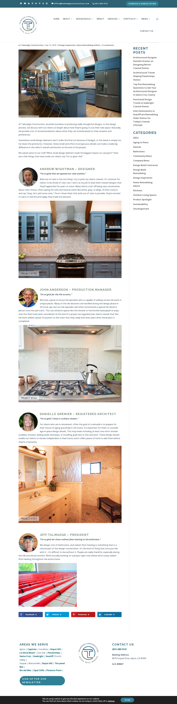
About (66, 19)
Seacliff (49, 656)
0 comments (108, 45)
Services (113, 19)
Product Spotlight (142, 199)
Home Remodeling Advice (88, 45)
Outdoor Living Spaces (145, 195)
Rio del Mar (25, 670)
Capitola (31, 649)
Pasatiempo (54, 652)
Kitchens (137, 190)
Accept (127, 700)
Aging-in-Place (140, 142)
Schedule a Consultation (142, 4)
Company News (141, 160)
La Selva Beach (27, 652)
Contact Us (146, 31)
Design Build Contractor (145, 165)
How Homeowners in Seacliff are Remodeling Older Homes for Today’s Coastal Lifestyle (145, 118)
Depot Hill (55, 649)
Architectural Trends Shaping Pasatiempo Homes (144, 76)
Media (144, 19)
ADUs (136, 137)
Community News (142, 156)
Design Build (83, 19)
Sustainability (140, 204)
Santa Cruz (25, 656)
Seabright (38, 656)
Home (56, 19)
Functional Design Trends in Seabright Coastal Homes (143, 103)
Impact (100, 19)
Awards (137, 147)
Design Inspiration (66, 45)
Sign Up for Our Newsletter (34, 681)
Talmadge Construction (32, 45)
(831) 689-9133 (119, 649)
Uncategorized (141, 208)
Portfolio (130, 19)
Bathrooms (139, 151)
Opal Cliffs (38, 670)
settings (111, 701)
